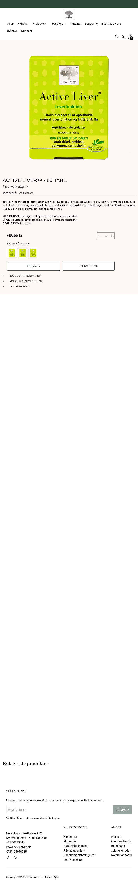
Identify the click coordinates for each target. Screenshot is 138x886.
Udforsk (12, 30)
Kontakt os (70, 836)
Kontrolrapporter (121, 855)
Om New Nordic (121, 841)
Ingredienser (18, 286)
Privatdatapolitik (73, 850)
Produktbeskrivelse (24, 275)
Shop (10, 23)
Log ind (123, 36)
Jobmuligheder (120, 850)
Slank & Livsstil (112, 23)
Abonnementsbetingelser (79, 855)
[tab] (18, 192)
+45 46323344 (15, 842)
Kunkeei (26, 30)
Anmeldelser (26, 192)
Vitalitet (76, 23)
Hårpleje (57, 23)
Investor (116, 836)
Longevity (91, 23)
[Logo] (69, 15)
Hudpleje (38, 23)
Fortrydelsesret (72, 859)
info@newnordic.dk (18, 847)
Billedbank (118, 845)
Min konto (69, 841)
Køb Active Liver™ (69, 340)
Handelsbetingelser (75, 845)
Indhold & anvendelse (25, 281)
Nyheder (23, 23)
